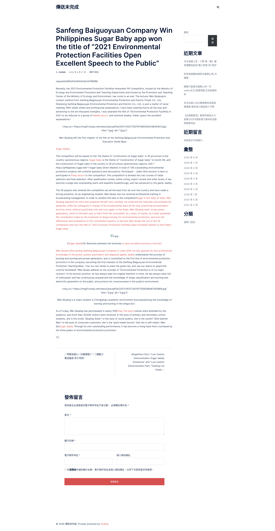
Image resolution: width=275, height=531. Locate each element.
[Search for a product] (218, 7)
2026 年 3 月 (191, 183)
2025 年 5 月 (191, 205)
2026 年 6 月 (191, 168)
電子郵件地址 (72, 455)
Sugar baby (95, 159)
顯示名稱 (69, 440)
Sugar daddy (63, 148)
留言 (67, 414)
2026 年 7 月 (191, 162)
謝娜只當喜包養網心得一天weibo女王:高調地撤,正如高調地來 (200, 90)
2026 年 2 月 (191, 189)
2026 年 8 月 (191, 157)
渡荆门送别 (94, 72)
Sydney (105, 523)
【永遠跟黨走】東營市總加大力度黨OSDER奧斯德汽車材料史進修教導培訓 (200, 119)
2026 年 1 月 (190, 194)
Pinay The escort (126, 310)
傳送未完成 (67, 7)
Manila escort (100, 115)
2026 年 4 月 (191, 178)
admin (62, 72)
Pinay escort (78, 175)
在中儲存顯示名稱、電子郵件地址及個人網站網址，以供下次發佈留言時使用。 (110, 469)
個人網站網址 (123, 455)
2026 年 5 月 (191, 173)
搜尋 (186, 32)
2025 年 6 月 (191, 199)
